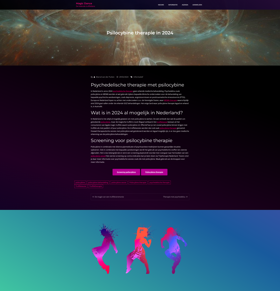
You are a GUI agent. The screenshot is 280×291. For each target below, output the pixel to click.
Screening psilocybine (126, 172)
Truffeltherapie (95, 186)
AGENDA (185, 5)
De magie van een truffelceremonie (109, 197)
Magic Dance (84, 3)
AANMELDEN (197, 5)
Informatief (138, 77)
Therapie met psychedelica (174, 197)
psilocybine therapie (168, 128)
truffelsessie (162, 122)
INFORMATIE (173, 5)
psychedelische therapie (123, 91)
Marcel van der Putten (105, 77)
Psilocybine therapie (154, 172)
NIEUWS (161, 5)
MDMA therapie (170, 100)
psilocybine (105, 122)
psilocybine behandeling (98, 182)
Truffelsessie (81, 186)
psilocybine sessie (98, 156)
